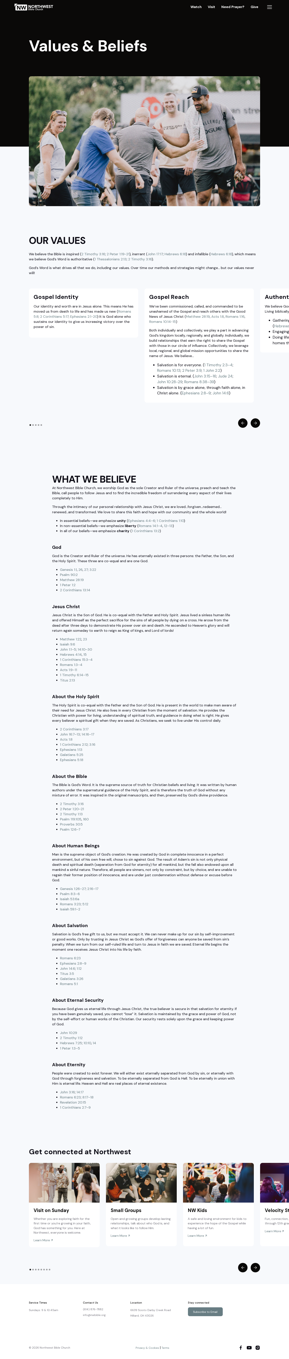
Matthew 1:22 (70, 639)
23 (85, 639)
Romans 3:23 (70, 904)
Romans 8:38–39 (199, 381)
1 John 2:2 (211, 370)
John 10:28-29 (169, 381)
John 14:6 (221, 393)
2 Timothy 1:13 (71, 814)
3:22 (92, 569)
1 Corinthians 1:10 (170, 520)
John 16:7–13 (70, 734)
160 (86, 819)
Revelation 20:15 (73, 1102)
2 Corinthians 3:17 (74, 729)
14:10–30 (85, 649)
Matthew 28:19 (198, 316)
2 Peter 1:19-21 (118, 254)
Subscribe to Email (205, 1312)
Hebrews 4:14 (71, 654)
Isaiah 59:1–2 (70, 909)
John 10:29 (68, 1032)
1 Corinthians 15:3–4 (76, 659)
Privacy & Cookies (147, 1348)
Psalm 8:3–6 (70, 894)
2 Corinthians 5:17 (54, 316)
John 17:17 (155, 254)
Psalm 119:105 (70, 819)
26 (80, 569)
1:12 (79, 968)
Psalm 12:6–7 (70, 829)
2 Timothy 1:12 (71, 1038)
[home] (36, 7)
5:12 (85, 904)
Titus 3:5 (67, 973)
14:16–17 (88, 734)
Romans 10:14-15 (162, 321)
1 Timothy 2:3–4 (218, 364)
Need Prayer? (232, 7)
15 (85, 654)
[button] (269, 7)
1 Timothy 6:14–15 (74, 675)
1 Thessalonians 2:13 (111, 259)
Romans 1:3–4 (71, 664)
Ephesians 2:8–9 (196, 393)
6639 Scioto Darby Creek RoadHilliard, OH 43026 (150, 1312)
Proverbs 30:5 (71, 824)
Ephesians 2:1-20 (83, 316)
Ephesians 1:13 (71, 749)
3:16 (92, 744)
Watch (196, 7)
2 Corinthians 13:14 (75, 590)
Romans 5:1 (69, 984)
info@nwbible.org (94, 1315)
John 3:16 (67, 1092)
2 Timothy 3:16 (93, 254)
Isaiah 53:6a (69, 899)
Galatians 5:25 (71, 754)
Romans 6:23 (70, 958)
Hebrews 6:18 (175, 254)
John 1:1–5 (68, 649)
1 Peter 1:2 (67, 585)
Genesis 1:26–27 (73, 888)
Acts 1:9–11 (68, 670)
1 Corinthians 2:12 (74, 744)
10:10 (87, 1043)
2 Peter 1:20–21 (72, 809)
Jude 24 (225, 376)
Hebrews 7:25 (71, 1043)
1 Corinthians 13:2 (146, 531)
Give (254, 7)
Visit (211, 7)
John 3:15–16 (205, 376)
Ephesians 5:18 (71, 760)
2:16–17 (92, 888)
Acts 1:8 (217, 316)
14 (94, 1043)
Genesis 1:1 (68, 569)
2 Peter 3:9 (192, 370)
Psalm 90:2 (69, 574)
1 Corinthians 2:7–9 (75, 1107)
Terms (165, 1348)
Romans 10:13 (168, 370)
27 (86, 569)
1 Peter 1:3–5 (70, 1048)
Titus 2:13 (67, 680)
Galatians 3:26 (71, 978)
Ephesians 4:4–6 (141, 520)
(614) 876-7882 (93, 1309)
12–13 (168, 525)
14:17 (80, 1092)
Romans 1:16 (235, 316)
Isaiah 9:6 (67, 644)
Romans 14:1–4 (150, 525)
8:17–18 (88, 1097)
